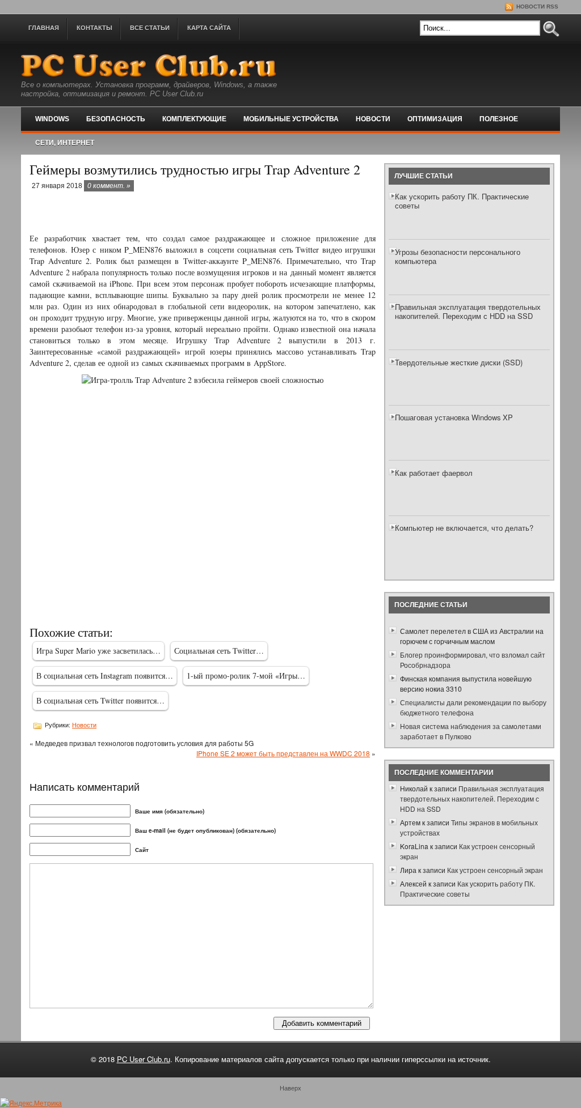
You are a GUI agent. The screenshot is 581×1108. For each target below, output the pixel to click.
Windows (52, 119)
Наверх (290, 1087)
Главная (43, 27)
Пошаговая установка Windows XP (454, 417)
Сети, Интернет (64, 143)
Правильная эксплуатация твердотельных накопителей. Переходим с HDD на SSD (468, 311)
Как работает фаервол (434, 472)
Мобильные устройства (291, 119)
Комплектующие (194, 119)
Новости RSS (536, 6)
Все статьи (150, 27)
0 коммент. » (108, 186)
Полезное (498, 119)
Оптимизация (434, 119)
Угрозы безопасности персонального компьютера (457, 256)
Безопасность (115, 119)
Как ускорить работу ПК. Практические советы (462, 201)
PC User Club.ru (143, 1059)
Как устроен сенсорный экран (495, 870)
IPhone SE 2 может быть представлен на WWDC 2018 (283, 753)
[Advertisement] (162, 213)
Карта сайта (209, 27)
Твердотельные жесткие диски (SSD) (459, 362)
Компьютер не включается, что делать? (464, 527)
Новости (373, 119)
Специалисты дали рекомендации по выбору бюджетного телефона (473, 707)
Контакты (94, 27)
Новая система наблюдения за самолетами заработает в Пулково (470, 731)
